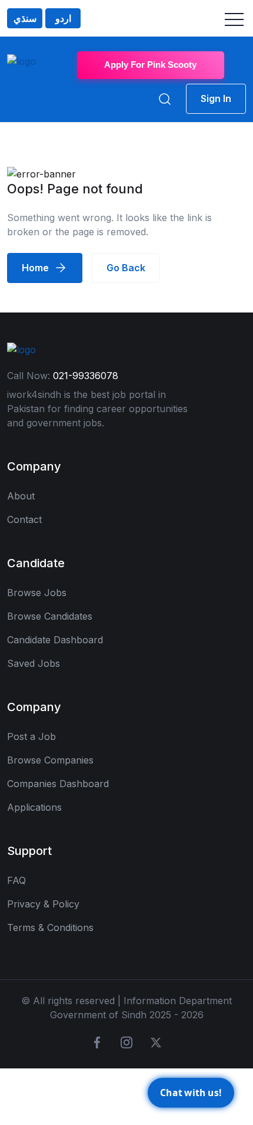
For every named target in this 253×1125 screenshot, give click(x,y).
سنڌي (25, 18)
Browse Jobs (36, 592)
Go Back (125, 268)
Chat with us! (191, 1090)
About (21, 496)
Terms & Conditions (50, 927)
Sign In (216, 98)
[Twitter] (156, 1042)
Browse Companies (50, 760)
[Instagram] (126, 1042)
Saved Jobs (33, 663)
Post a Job (31, 736)
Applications (34, 807)
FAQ (16, 880)
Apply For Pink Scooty (150, 65)
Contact (24, 519)
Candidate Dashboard (55, 640)
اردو (63, 18)
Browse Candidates (49, 616)
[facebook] (97, 1042)
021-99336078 (85, 375)
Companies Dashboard (58, 784)
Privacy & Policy (43, 904)
